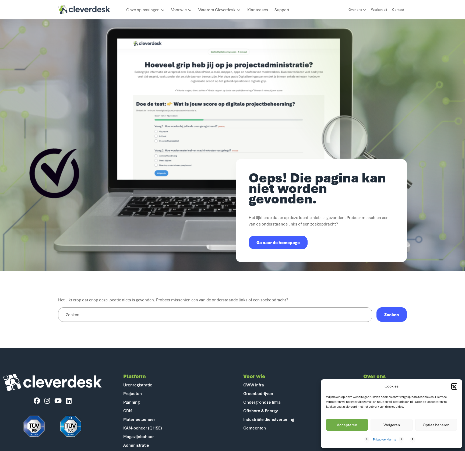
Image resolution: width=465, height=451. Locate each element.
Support (281, 9)
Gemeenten (254, 428)
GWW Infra (253, 384)
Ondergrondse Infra (262, 402)
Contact (398, 9)
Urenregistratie (137, 384)
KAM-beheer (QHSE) (142, 428)
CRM (127, 410)
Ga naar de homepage (278, 242)
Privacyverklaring (384, 439)
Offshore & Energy (260, 410)
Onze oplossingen (143, 9)
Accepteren (347, 424)
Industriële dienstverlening (268, 419)
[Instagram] (47, 401)
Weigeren (391, 424)
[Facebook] (37, 401)
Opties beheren (436, 424)
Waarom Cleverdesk (216, 9)
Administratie (136, 445)
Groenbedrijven (258, 393)
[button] (454, 386)
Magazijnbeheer (138, 436)
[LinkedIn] (69, 401)
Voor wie (179, 9)
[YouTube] (58, 401)
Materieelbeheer (139, 419)
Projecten (132, 393)
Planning (131, 402)
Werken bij (379, 9)
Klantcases (257, 9)
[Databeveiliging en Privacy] (34, 426)
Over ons (355, 9)
